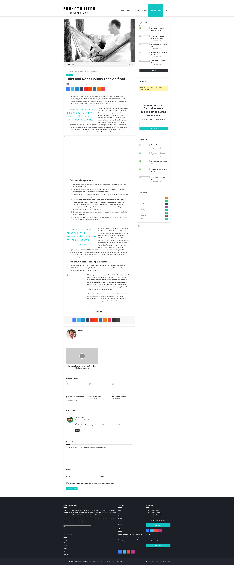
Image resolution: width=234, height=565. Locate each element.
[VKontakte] (94, 89)
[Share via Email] (114, 320)
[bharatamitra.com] (79, 10)
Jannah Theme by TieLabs (95, 561)
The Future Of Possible (119, 396)
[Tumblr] (81, 89)
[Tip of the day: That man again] (144, 63)
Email (68, 476)
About (86, 2)
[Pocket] (103, 89)
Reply (77, 430)
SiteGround (118, 561)
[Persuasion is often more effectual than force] (144, 38)
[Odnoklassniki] (99, 89)
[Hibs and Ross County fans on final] (144, 55)
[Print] (118, 320)
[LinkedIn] (77, 89)
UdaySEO (72, 84)
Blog (142, 218)
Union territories (155, 10)
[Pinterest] (86, 89)
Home (81, 2)
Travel (142, 201)
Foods (142, 204)
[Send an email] (75, 84)
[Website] (79, 333)
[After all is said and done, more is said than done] (76, 388)
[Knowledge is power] (99, 388)
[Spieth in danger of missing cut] (144, 47)
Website (103, 476)
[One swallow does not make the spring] (144, 30)
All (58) (154, 70)
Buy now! (107, 2)
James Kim (79, 417)
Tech (101, 2)
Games (143, 207)
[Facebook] (68, 89)
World (96, 2)
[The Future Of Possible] (122, 388)
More (166, 10)
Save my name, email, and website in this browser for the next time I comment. (91, 483)
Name (68, 469)
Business (143, 215)
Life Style (74, 71)
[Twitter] (72, 89)
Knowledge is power (95, 396)
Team (91, 2)
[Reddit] (90, 89)
